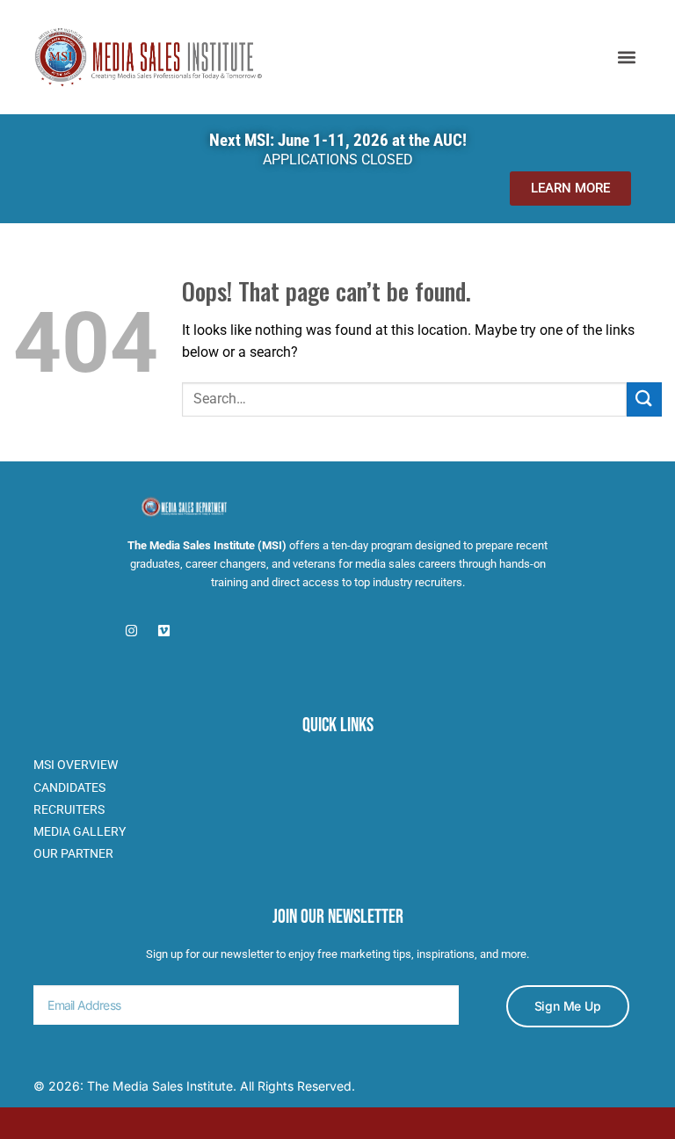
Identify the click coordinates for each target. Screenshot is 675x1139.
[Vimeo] (164, 630)
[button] (627, 56)
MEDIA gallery (79, 831)
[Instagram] (131, 630)
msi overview (75, 765)
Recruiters (69, 809)
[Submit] (644, 399)
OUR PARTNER (73, 853)
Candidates (69, 787)
